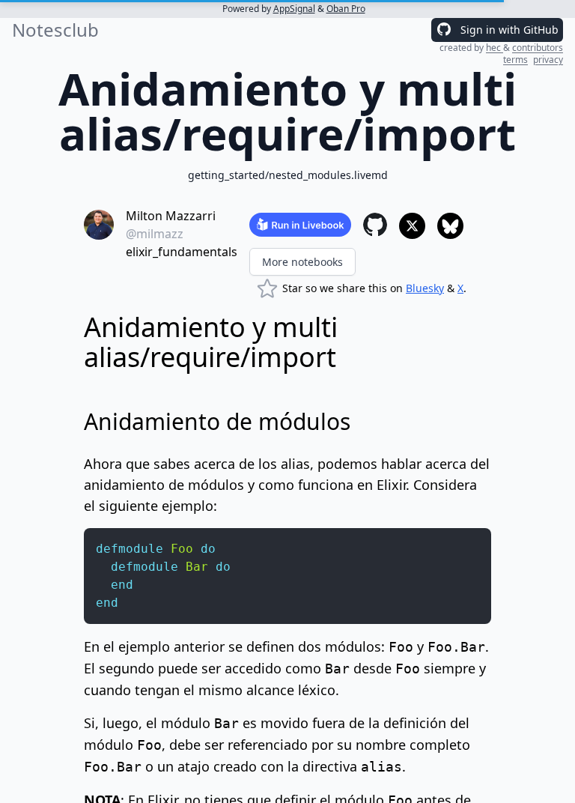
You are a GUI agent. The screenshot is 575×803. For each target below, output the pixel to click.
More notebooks (302, 262)
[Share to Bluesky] (450, 226)
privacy (548, 59)
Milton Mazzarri (171, 215)
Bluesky (425, 288)
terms (515, 59)
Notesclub (55, 30)
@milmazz (154, 233)
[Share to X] (412, 226)
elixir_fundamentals (181, 251)
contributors (537, 47)
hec (494, 47)
